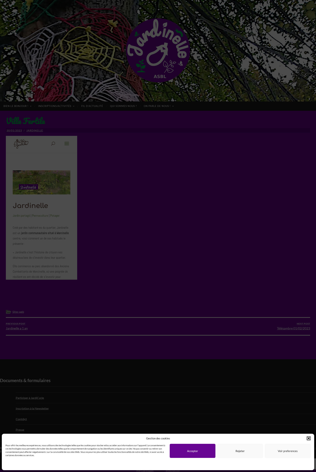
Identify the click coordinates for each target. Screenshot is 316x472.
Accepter (192, 451)
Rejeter (240, 451)
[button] (309, 438)
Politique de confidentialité (22, 465)
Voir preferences (288, 451)
